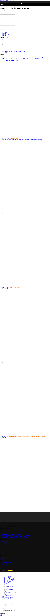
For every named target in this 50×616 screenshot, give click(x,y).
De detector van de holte (6, 545)
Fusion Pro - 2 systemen (6, 510)
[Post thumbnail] (4, 41)
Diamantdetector (5, 543)
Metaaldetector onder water (7, 546)
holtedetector (14, 57)
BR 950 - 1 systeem (5, 287)
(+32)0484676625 (27, 2)
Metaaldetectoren (5, 34)
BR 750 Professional (5, 138)
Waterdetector (4, 35)
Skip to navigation (3, 0)
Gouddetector (4, 32)
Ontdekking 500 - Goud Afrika (7, 213)
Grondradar (4, 33)
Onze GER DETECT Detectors (31, 59)
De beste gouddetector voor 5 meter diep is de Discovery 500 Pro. (14, 51)
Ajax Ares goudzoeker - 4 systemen (8, 361)
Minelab (27, 57)
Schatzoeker (4, 548)
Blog (3, 564)
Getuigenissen (4, 563)
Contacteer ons (5, 567)
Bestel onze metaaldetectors (7, 562)
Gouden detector (5, 542)
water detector (31, 60)
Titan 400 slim (4, 436)
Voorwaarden (4, 565)
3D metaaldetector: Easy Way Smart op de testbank (11, 42)
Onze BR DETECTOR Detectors (14, 59)
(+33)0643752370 (22, 2)
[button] (26, 513)
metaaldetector (21, 57)
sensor (26, 60)
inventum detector (8, 11)
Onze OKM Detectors (12, 61)
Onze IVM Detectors (44, 58)
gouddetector (8, 57)
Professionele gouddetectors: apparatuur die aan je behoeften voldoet (15, 537)
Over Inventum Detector (6, 566)
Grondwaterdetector (6, 544)
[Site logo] (25, 5)
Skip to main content (11, 0)
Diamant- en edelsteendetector (7, 31)
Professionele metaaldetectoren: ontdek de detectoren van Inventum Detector (16, 46)
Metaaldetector (5, 541)
